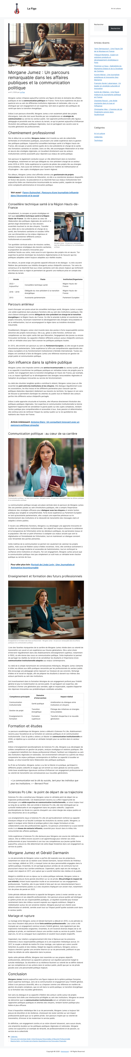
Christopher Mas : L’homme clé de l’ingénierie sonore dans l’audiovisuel (108, 112)
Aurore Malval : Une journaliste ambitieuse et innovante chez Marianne (106, 77)
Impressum (65, 1051)
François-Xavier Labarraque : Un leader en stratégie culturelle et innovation (107, 86)
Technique (98, 140)
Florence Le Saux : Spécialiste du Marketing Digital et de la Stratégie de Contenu (108, 68)
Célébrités (14, 1037)
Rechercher (98, 24)
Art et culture (116, 8)
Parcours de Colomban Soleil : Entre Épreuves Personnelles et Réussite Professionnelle (40, 1039)
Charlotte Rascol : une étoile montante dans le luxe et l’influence (105, 103)
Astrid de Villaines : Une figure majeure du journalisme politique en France (107, 94)
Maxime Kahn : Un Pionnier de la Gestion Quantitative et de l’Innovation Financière (38, 1041)
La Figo (31, 8)
